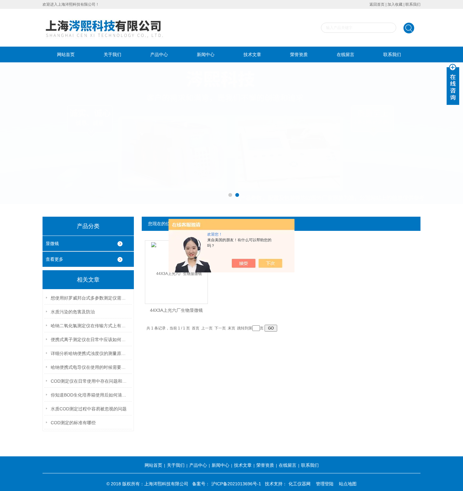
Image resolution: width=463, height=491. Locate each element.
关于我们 (112, 54)
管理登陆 (325, 483)
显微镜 (52, 243)
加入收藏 (395, 4)
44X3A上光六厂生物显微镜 (176, 310)
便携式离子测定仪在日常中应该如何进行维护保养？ (90, 339)
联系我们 (412, 4)
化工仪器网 (300, 483)
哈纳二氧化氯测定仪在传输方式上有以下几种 (90, 325)
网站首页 (66, 54)
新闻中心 (205, 54)
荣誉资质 (299, 54)
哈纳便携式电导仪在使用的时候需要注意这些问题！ (90, 367)
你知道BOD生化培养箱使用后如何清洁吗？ (90, 394)
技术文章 (252, 54)
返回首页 (377, 4)
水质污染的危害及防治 (73, 311)
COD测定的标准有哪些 (73, 422)
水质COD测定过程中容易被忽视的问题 (89, 408)
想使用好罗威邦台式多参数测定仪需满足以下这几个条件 (90, 297)
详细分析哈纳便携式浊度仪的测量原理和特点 (90, 353)
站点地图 (348, 483)
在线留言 (345, 54)
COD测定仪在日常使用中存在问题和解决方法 (90, 381)
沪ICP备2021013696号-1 (236, 483)
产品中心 (159, 54)
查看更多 (54, 259)
